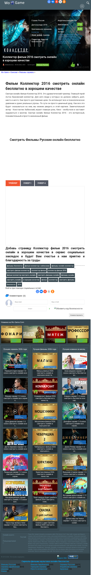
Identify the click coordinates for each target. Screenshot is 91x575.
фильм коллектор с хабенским (37, 266)
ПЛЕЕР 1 (27, 183)
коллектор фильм (39, 270)
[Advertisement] (45, 162)
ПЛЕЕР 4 (42, 183)
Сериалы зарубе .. (14, 340)
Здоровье (64, 569)
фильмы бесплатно (15, 266)
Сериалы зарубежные (10, 567)
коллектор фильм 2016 (57, 270)
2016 (19, 285)
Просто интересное (39, 569)
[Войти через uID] (49, 1)
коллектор (53, 280)
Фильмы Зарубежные (60, 340)
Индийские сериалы (68, 567)
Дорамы (4, 569)
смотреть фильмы (66, 280)
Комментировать (76, 315)
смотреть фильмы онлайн (48, 275)
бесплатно (11, 285)
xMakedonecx (9, 65)
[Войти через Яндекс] (56, 1)
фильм (44, 280)
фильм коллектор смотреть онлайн (21, 275)
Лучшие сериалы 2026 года (15, 349)
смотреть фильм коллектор (18, 270)
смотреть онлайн (14, 280)
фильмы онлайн (67, 275)
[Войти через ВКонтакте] (52, 1)
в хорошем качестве (31, 280)
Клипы (4, 571)
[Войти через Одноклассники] (64, 1)
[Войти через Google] (60, 1)
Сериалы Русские (67, 565)
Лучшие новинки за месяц (74, 349)
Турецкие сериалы (38, 567)
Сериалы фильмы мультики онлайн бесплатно (45, 561)
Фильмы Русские (42, 65)
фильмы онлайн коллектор (62, 266)
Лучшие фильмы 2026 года (44, 349)
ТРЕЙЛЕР (12, 183)
